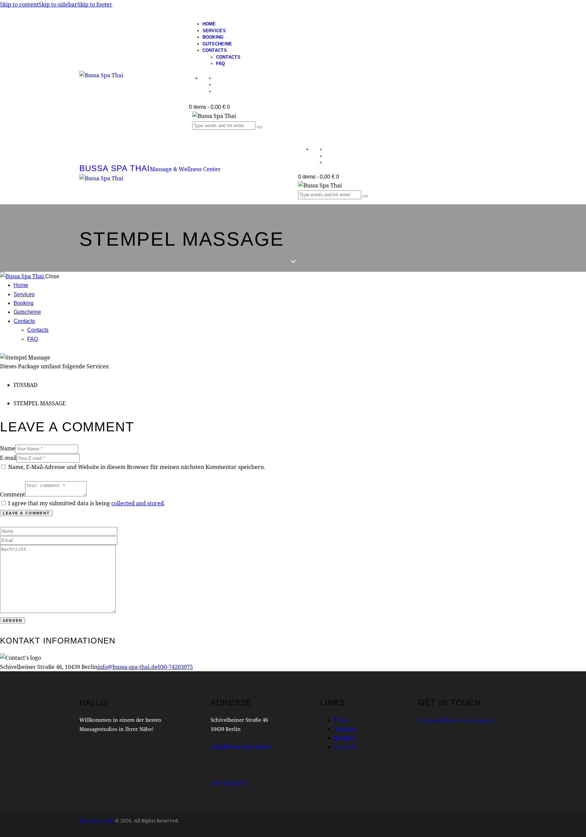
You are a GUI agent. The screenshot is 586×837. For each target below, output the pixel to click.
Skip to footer (94, 4)
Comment (12, 494)
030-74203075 (175, 666)
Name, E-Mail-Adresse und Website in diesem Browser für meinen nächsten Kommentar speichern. (137, 466)
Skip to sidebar (58, 4)
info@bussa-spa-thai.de (127, 666)
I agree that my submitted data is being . (86, 503)
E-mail (8, 457)
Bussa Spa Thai (96, 820)
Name (7, 448)
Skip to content (19, 4)
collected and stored (137, 503)
